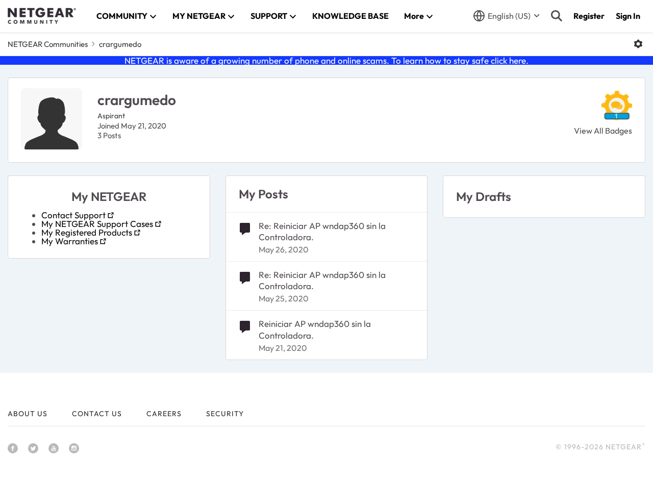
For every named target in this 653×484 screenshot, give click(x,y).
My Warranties (69, 241)
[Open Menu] (638, 44)
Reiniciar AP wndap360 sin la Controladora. (315, 329)
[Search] (556, 16)
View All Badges (603, 130)
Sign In (628, 16)
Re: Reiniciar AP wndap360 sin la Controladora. (322, 231)
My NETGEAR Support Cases (97, 223)
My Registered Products (86, 232)
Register (589, 16)
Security (225, 413)
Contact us (97, 413)
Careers (164, 413)
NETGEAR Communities (48, 44)
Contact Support (73, 215)
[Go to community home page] (42, 16)
